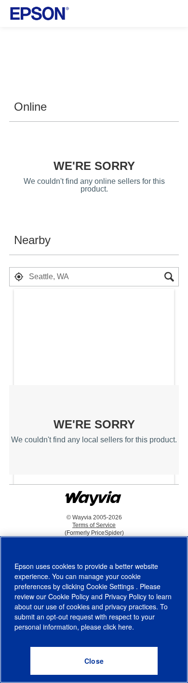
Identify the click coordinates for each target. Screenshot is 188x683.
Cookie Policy (68, 596)
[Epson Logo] (39, 13)
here (125, 626)
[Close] (94, 661)
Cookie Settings (111, 586)
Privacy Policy (126, 596)
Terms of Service (94, 525)
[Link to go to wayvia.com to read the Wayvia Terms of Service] (94, 494)
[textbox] (94, 276)
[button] (19, 277)
